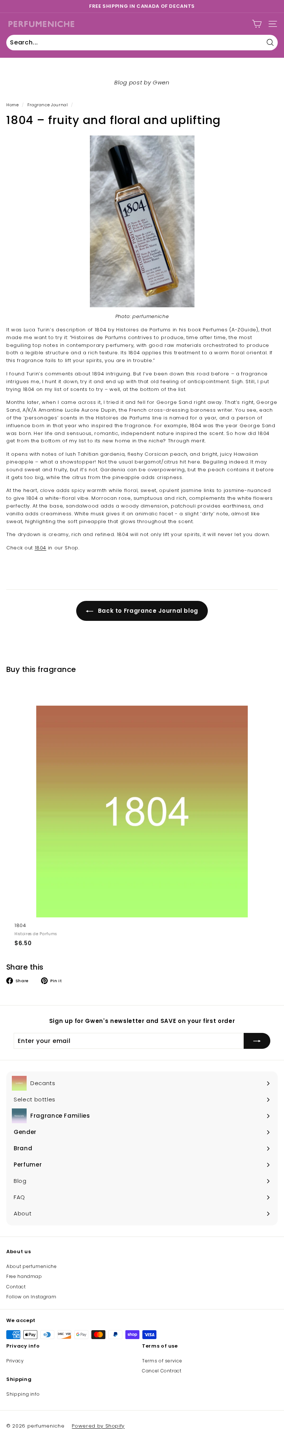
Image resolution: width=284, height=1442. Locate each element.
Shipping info (23, 1394)
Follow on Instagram (31, 1297)
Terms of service (162, 1361)
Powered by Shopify (98, 1425)
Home (12, 105)
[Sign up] (257, 1041)
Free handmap (24, 1276)
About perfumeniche (31, 1266)
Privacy (15, 1361)
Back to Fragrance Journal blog (147, 611)
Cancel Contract (162, 1371)
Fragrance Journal (47, 105)
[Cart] (257, 24)
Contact (16, 1287)
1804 (41, 547)
